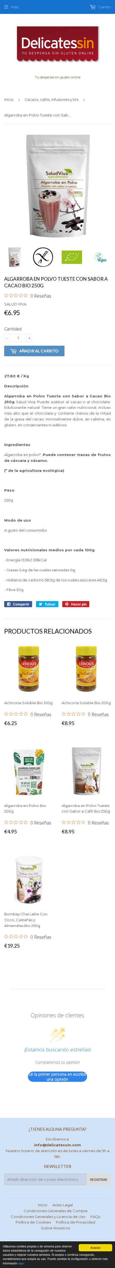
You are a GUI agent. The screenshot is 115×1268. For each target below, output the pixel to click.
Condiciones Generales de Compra (55, 1211)
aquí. (21, 1263)
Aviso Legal (62, 1205)
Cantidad (12, 329)
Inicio (9, 99)
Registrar (98, 1179)
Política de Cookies (33, 1222)
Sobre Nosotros (55, 1228)
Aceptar (95, 1247)
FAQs (95, 1216)
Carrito (104, 7)
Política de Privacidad (75, 1222)
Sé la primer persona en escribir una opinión (57, 1077)
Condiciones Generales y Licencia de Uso (48, 1216)
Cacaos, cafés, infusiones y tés (51, 99)
